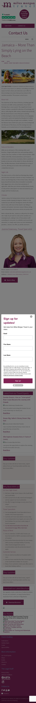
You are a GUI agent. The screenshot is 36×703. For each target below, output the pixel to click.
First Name (7, 344)
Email (5, 333)
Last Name (7, 355)
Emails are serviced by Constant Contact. (13, 375)
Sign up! (18, 381)
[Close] (31, 316)
